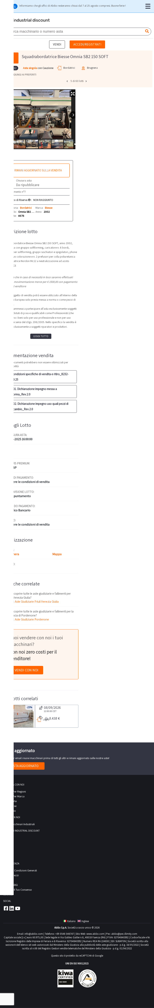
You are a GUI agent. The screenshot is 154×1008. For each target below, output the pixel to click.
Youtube (17, 908)
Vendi (57, 44)
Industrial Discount (27, 20)
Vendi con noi (26, 670)
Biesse (48, 207)
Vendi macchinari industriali (19, 824)
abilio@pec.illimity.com (124, 933)
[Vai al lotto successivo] (87, 81)
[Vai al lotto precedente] (68, 81)
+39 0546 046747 (64, 933)
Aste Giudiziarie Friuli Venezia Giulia (37, 601)
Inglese (85, 921)
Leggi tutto (40, 336)
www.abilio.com (95, 933)
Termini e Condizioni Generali (20, 870)
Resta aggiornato (23, 766)
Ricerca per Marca (13, 796)
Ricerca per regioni (14, 791)
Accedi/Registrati (87, 44)
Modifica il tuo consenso (17, 889)
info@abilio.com (33, 933)
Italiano (71, 921)
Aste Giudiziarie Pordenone (32, 619)
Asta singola (30, 68)
